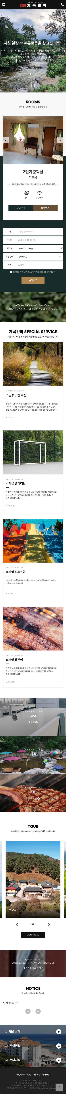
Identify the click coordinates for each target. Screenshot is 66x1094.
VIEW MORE (33, 934)
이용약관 (36, 1074)
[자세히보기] (50, 271)
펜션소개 (32, 1031)
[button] (30, 74)
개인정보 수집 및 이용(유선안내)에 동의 (28, 271)
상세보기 (20, 208)
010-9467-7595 (34, 968)
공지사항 (46, 1074)
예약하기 (45, 208)
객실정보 (32, 1046)
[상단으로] (59, 1087)
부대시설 (32, 1060)
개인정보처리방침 (23, 1074)
